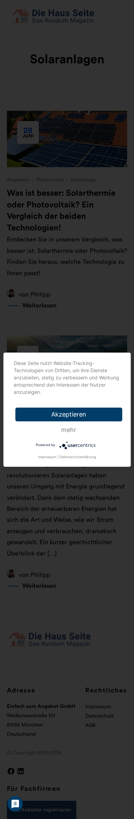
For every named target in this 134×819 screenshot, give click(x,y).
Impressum (47, 457)
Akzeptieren (68, 414)
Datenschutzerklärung (77, 457)
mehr (68, 429)
